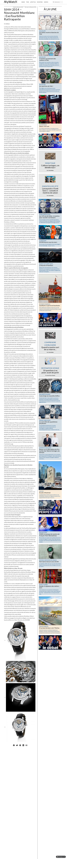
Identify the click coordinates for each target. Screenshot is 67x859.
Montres (40, 2)
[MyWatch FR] (10, 2)
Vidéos (46, 2)
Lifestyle (33, 2)
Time (27, 2)
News (23, 2)
